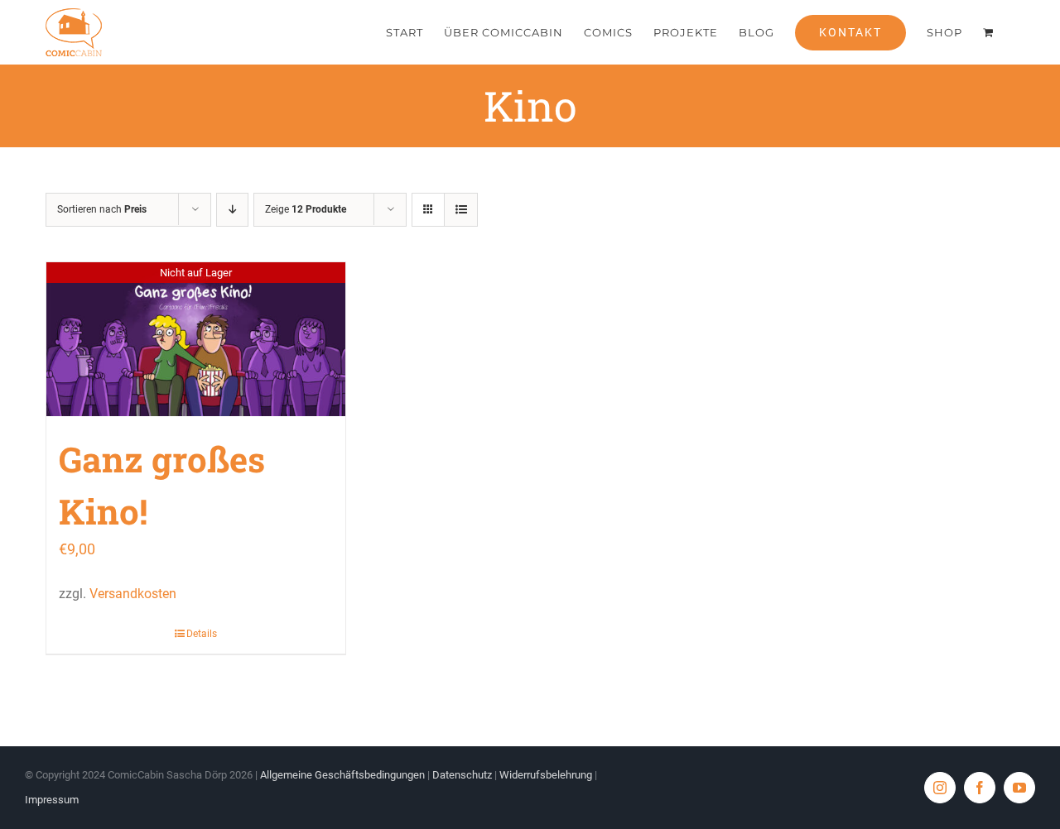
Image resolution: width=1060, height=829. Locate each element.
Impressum (52, 799)
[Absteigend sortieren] (232, 210)
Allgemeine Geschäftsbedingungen (342, 775)
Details (201, 634)
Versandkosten (132, 593)
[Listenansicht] (461, 210)
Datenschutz (462, 775)
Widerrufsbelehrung (545, 775)
